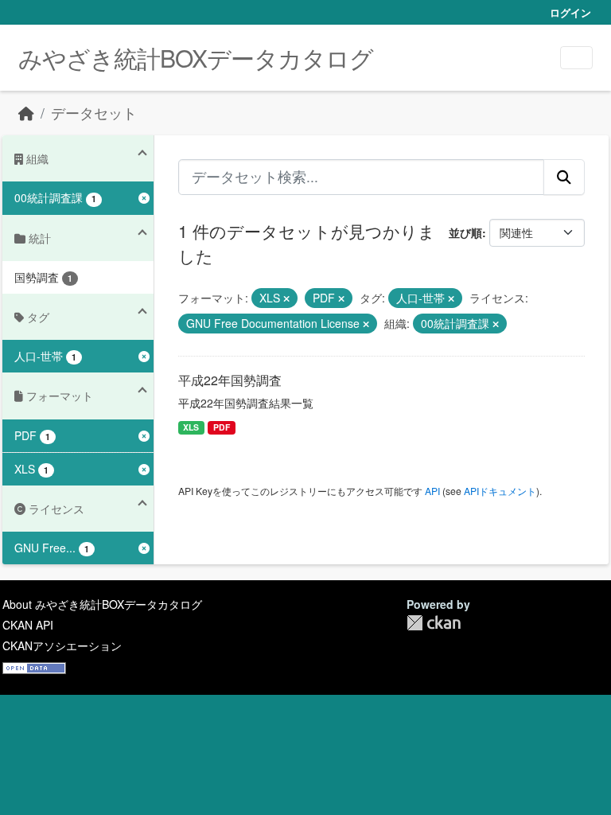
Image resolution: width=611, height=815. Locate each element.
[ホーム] (26, 113)
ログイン (570, 12)
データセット (94, 113)
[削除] (286, 298)
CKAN (434, 622)
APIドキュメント (500, 490)
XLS (191, 427)
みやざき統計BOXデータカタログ (195, 58)
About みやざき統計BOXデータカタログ (102, 604)
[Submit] (564, 176)
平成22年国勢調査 (230, 380)
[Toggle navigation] (576, 57)
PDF (221, 427)
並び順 (465, 232)
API (432, 490)
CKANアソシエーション (62, 645)
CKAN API (27, 625)
